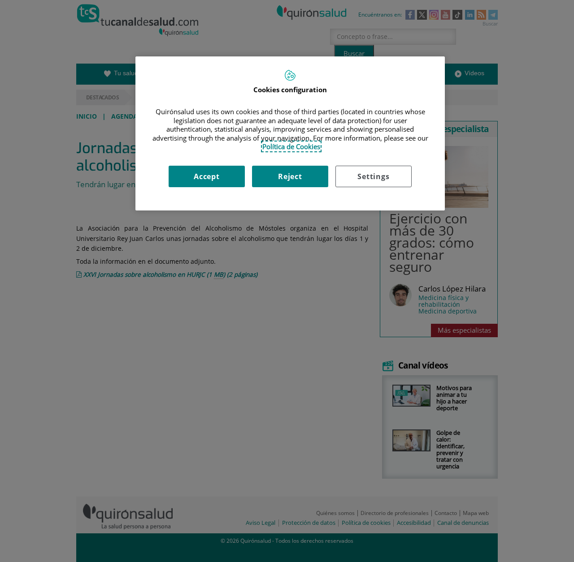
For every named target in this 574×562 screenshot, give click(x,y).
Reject (290, 176)
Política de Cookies (291, 146)
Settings (373, 176)
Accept (207, 176)
